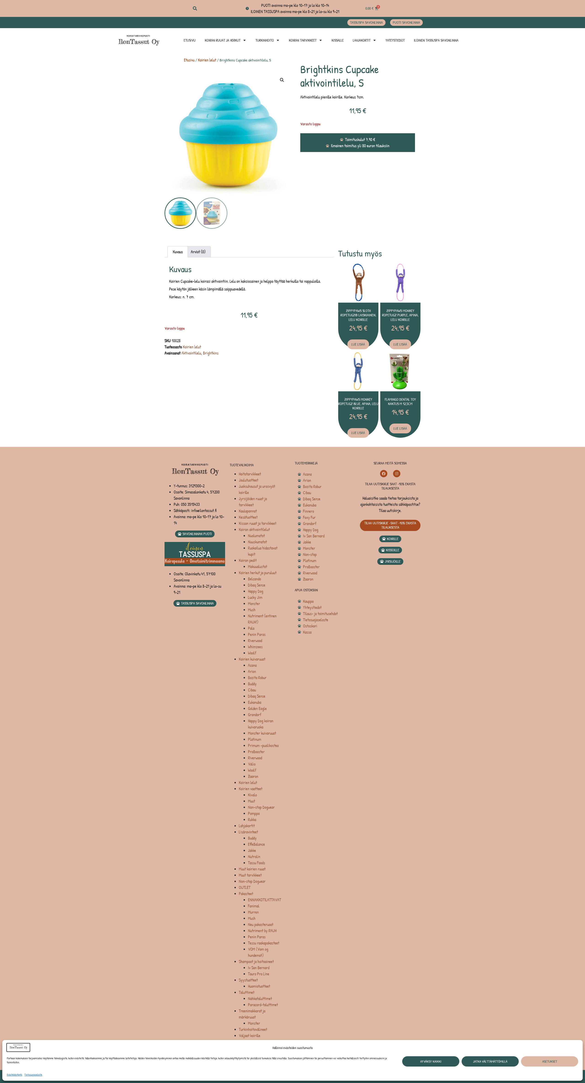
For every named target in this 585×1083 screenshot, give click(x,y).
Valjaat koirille (249, 1035)
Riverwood (255, 640)
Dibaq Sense (256, 585)
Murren (253, 912)
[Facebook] (383, 473)
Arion (252, 671)
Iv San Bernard (258, 968)
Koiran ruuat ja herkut (222, 40)
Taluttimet (246, 992)
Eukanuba (254, 702)
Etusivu (190, 40)
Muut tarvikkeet (250, 875)
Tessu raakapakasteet (263, 943)
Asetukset (549, 1061)
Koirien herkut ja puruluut (258, 573)
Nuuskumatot (257, 542)
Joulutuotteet (248, 480)
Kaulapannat (248, 511)
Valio (251, 764)
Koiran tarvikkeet (302, 40)
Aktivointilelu (191, 353)
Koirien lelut (207, 60)
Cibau (252, 690)
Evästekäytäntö (14, 1075)
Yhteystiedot (395, 40)
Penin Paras (257, 634)
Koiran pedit (248, 560)
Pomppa (254, 813)
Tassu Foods (256, 863)
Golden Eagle (257, 708)
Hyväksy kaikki (430, 1061)
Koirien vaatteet (250, 789)
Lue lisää (358, 344)
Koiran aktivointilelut (254, 529)
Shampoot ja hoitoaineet (256, 961)
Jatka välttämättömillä (490, 1061)
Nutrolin (254, 856)
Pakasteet (246, 893)
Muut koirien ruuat (252, 869)
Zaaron (253, 776)
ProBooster (256, 752)
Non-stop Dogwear (261, 807)
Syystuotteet (248, 980)
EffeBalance (256, 844)
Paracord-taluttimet (263, 1005)
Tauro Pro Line (258, 974)
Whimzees (255, 647)
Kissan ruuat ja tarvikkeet (257, 523)
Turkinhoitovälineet (253, 1029)
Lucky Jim (255, 597)
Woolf (252, 653)
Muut (251, 801)
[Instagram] (396, 473)
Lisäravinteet (248, 832)
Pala (251, 628)
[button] (195, 8)
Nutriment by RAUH (262, 931)
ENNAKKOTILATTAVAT (264, 900)
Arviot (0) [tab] (198, 252)
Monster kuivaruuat (262, 733)
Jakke (252, 850)
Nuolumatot (256, 536)
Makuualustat (257, 566)
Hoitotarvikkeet (250, 474)
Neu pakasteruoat (260, 924)
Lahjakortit (361, 40)
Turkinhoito (264, 40)
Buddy (252, 684)
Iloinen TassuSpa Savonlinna (436, 40)
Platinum (254, 739)
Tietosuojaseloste (33, 1075)
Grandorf (254, 715)
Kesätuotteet (248, 517)
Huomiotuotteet (259, 986)
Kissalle (338, 40)
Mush (251, 610)
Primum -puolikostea (263, 745)
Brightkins (210, 353)
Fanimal (253, 906)
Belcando (254, 579)
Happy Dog (255, 591)
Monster (254, 603)
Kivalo (252, 795)
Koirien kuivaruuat (252, 659)
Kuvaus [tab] (178, 252)
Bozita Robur (257, 677)
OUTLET (244, 887)
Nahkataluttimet (260, 998)
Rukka (252, 819)
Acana (252, 665)
